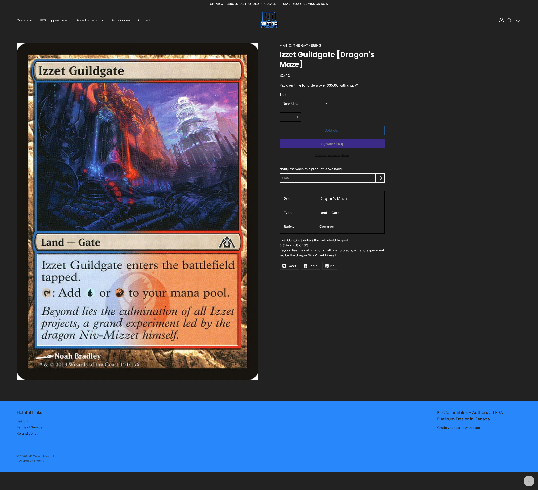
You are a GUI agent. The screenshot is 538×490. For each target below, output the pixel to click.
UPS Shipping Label (54, 20)
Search (22, 421)
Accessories (121, 20)
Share (313, 266)
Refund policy (27, 433)
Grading (22, 20)
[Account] (501, 20)
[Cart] (517, 20)
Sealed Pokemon (88, 20)
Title (283, 94)
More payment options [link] (332, 155)
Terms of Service (29, 427)
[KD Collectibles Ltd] (269, 20)
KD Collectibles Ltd (41, 456)
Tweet (291, 266)
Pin (332, 266)
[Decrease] (283, 117)
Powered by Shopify (30, 460)
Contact (144, 20)
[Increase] (297, 117)
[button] (509, 20)
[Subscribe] (380, 178)
